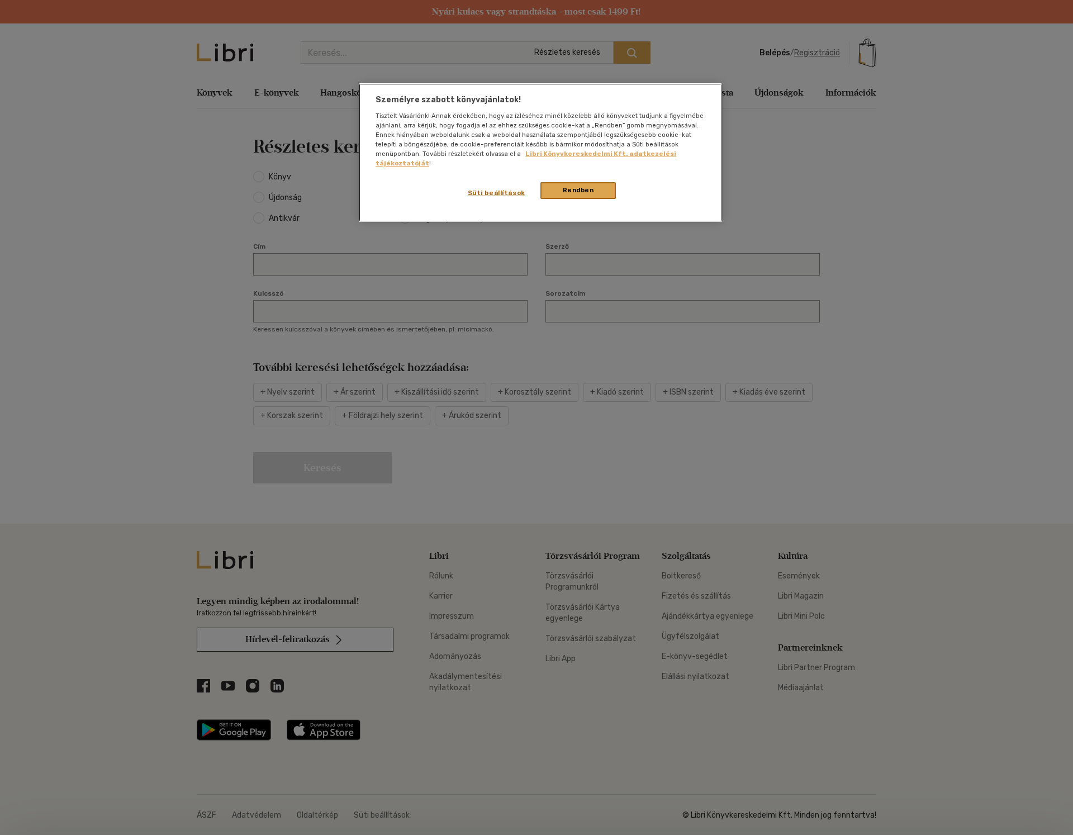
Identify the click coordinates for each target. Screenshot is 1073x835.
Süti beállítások (496, 193)
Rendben (578, 190)
